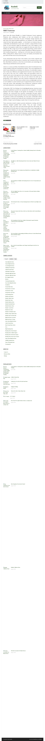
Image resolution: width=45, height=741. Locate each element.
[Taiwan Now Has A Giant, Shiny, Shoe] (6, 391)
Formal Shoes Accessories (10, 288)
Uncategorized (8, 344)
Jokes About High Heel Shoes (10, 321)
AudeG (14, 6)
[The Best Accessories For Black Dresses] (6, 650)
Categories (6, 258)
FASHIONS (7, 284)
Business (6, 279)
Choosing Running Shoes (10, 281)
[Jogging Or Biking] (6, 386)
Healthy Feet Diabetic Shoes (10, 311)
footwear (9, 120)
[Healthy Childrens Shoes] (6, 567)
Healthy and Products (9, 296)
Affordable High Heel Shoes (10, 273)
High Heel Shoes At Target (10, 319)
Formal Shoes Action (9, 290)
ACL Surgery (12, 396)
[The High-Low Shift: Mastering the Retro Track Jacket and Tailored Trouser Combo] (6, 161)
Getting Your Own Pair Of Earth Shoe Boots (19, 381)
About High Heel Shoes (9, 261)
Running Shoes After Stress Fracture (12, 336)
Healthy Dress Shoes (9, 309)
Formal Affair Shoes (9, 286)
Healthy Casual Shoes (9, 307)
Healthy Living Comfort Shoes (8, 28)
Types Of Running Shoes (9, 342)
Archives (11, 258)
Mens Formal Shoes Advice (10, 325)
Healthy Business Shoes (9, 305)
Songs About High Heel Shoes (10, 338)
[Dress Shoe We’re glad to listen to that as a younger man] (6, 400)
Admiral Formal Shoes (9, 269)
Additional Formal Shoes (10, 267)
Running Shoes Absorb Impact (11, 330)
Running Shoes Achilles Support (11, 332)
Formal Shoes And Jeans (9, 292)
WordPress (35, 739)
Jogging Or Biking (14, 386)
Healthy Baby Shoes (9, 300)
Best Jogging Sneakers (9, 277)
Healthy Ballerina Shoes (9, 302)
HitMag (40, 739)
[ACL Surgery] (6, 396)
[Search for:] (32, 7)
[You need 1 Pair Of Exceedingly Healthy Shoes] (9, 130)
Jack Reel (12, 32)
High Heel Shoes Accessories (10, 317)
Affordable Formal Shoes (10, 271)
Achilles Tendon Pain (15, 377)
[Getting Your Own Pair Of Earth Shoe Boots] (6, 381)
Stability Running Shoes (9, 340)
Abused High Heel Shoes (9, 263)
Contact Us (6, 352)
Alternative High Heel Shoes (10, 275)
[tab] (6, 259)
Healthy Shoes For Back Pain (10, 315)
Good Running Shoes (9, 294)
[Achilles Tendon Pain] (6, 377)
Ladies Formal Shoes (9, 323)
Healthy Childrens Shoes (15, 567)
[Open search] (40, 13)
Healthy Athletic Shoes (9, 298)
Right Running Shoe (9, 328)
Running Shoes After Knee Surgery (11, 334)
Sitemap (5, 355)
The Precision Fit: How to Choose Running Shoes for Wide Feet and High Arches (26, 201)
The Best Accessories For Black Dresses (18, 650)
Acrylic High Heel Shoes (9, 265)
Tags (15, 258)
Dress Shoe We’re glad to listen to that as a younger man (21, 400)
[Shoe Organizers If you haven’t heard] (6, 484)
